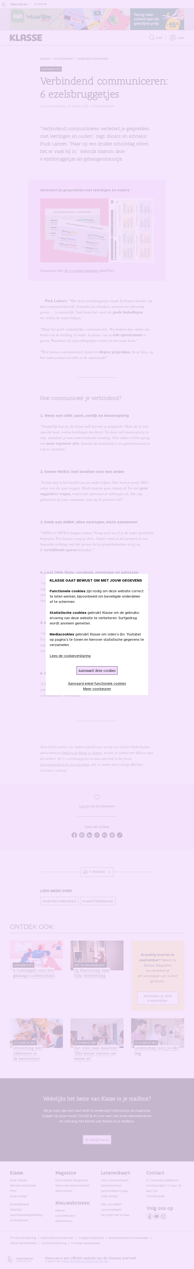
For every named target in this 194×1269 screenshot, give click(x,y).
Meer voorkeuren (97, 689)
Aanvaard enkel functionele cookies (97, 683)
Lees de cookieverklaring (70, 656)
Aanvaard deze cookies (97, 670)
